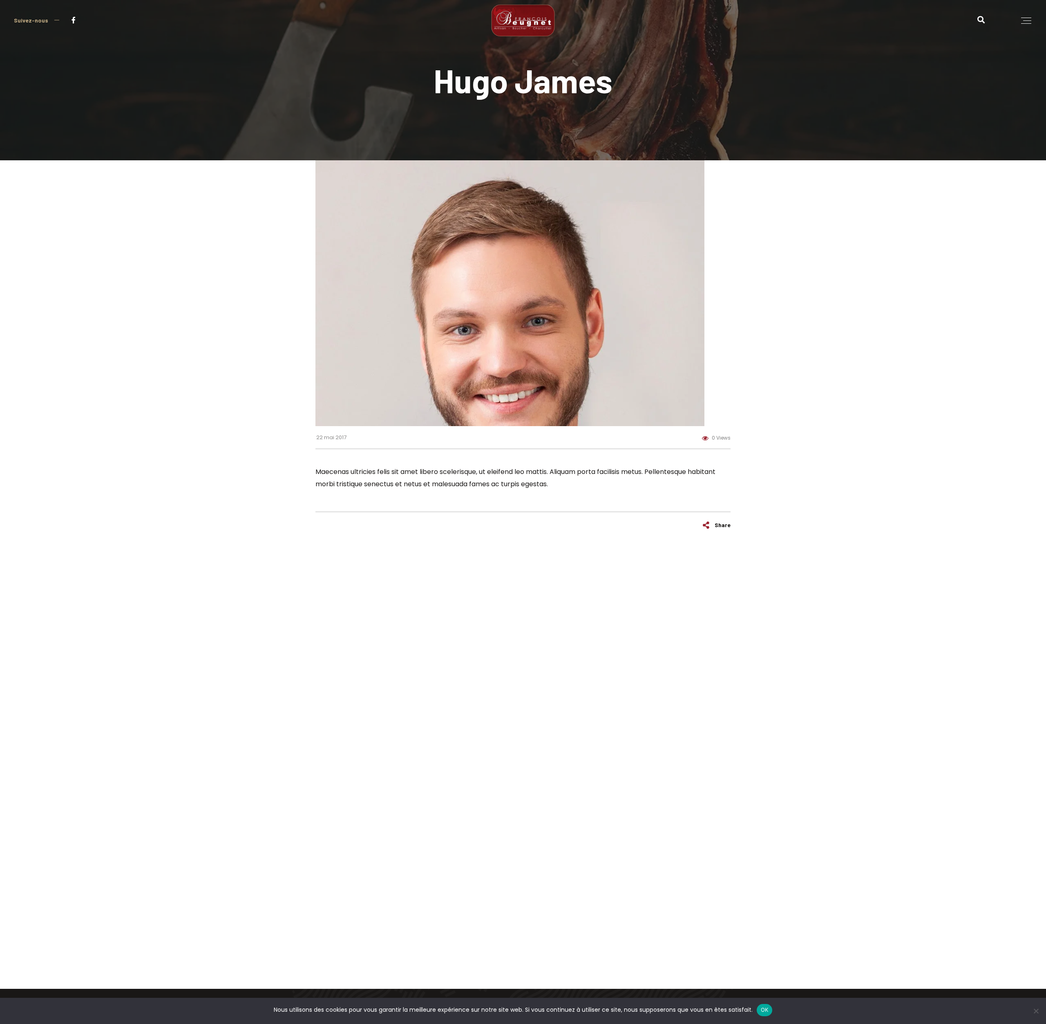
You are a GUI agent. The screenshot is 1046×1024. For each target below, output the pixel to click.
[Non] (1036, 1011)
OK (765, 1009)
